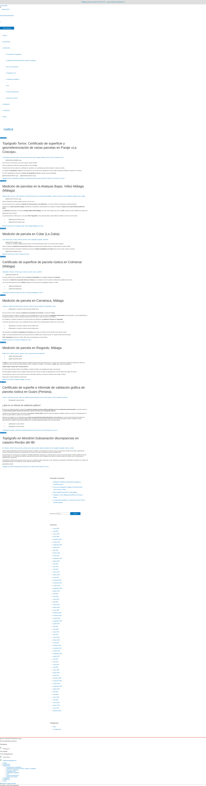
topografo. (40, 239)
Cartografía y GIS (11, 771)
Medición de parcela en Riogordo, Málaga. (32, 348)
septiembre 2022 (57, 621)
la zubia (15, 239)
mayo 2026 (56, 528)
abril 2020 (55, 699)
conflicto (10, 306)
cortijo (17, 196)
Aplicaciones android (11, 776)
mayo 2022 (56, 632)
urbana (67, 448)
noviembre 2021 (57, 648)
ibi (3, 448)
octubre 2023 (56, 585)
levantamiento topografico (45, 196)
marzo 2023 (56, 604)
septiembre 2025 (57, 544)
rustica (52, 157)
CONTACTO (6, 779)
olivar (16, 448)
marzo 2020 (56, 702)
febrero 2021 (56, 672)
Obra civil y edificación (12, 770)
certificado (10, 397)
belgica (4, 353)
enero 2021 (56, 675)
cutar (3, 239)
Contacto (84, 2)
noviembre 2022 (57, 615)
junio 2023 (56, 596)
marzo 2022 (56, 637)
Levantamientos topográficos (14, 767)
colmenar (17, 272)
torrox (61, 157)
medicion (43, 157)
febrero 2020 (56, 705)
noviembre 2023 (57, 583)
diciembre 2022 (57, 612)
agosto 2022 (56, 623)
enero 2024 (56, 577)
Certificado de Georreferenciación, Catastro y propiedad (21, 768)
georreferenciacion (28, 157)
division (8, 239)
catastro (4, 397)
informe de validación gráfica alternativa (29, 397)
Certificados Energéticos (12, 772)
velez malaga (81, 196)
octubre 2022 (56, 618)
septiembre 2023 (57, 588)
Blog (54, 726)
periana (50, 397)
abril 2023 (55, 602)
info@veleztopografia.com (9, 760)
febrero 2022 (56, 640)
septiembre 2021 (57, 653)
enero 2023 (56, 610)
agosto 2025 (56, 547)
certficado (11, 272)
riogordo (22, 353)
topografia (69, 196)
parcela (48, 157)
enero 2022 (56, 642)
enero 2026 (56, 536)
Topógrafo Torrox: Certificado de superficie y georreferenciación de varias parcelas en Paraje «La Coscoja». (39, 148)
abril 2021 (55, 667)
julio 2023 (55, 593)
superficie (57, 157)
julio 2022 (55, 626)
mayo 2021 (56, 664)
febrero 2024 (56, 574)
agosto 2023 (56, 591)
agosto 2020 (56, 689)
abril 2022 (55, 634)
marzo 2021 (56, 670)
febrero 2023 (56, 607)
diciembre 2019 (57, 710)
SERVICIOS (6, 765)
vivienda (71, 448)
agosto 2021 (56, 656)
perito (29, 448)
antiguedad (5, 272)
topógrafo (61, 448)
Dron (7, 774)
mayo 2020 (56, 697)
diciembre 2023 (57, 580)
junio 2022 (56, 629)
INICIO (5, 763)
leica (8, 353)
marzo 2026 (56, 534)
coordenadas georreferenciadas (10, 157)
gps (34, 157)
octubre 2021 (56, 651)
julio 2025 (55, 550)
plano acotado (35, 448)
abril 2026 (55, 531)
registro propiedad (44, 448)
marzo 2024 (56, 572)
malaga (38, 157)
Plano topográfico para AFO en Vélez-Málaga (65, 492)
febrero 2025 (56, 553)
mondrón (12, 448)
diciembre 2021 (57, 645)
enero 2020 (56, 708)
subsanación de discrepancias (37, 353)
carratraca (5, 306)
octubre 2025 (56, 542)
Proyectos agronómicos (12, 775)
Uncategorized (57, 729)
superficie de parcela (61, 397)
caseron (13, 196)
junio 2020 (56, 694)
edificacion (22, 196)
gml (25, 306)
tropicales (45, 239)
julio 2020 (55, 691)
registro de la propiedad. (45, 306)
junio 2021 (56, 661)
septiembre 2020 (57, 686)
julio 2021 (55, 659)
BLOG (5, 781)
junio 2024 (56, 566)
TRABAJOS (6, 778)
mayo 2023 (56, 599)
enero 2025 (56, 555)
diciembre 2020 (57, 678)
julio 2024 (55, 563)
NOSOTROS (6, 764)
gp (14, 397)
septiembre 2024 (57, 558)
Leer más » (33, 178)
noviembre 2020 (57, 680)
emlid (21, 157)
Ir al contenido (3, 5)
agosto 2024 (56, 561)
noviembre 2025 (57, 539)
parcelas (20, 448)
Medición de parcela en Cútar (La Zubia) (30, 234)
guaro (16, 397)
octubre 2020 (56, 683)
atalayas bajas (6, 196)
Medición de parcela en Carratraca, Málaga (33, 300)
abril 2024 (55, 569)
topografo (74, 196)
